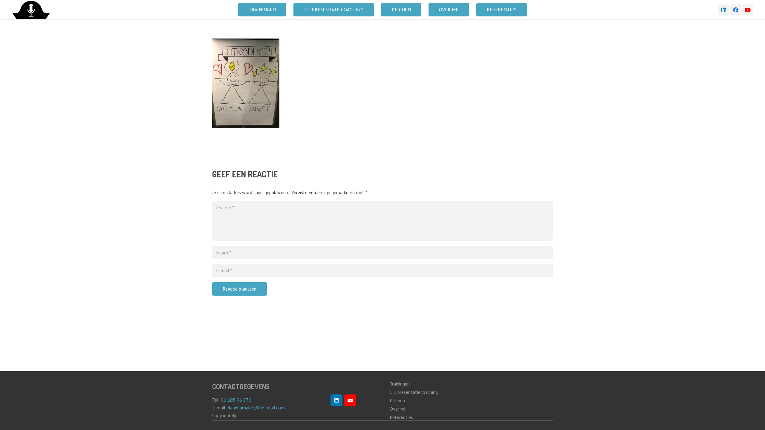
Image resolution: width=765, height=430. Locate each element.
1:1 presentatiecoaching (414, 392)
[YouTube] (747, 9)
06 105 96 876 (236, 400)
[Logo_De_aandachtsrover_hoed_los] (31, 10)
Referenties (401, 417)
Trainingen (400, 384)
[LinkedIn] (723, 9)
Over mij (398, 409)
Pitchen (397, 400)
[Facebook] (735, 9)
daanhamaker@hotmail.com (257, 408)
